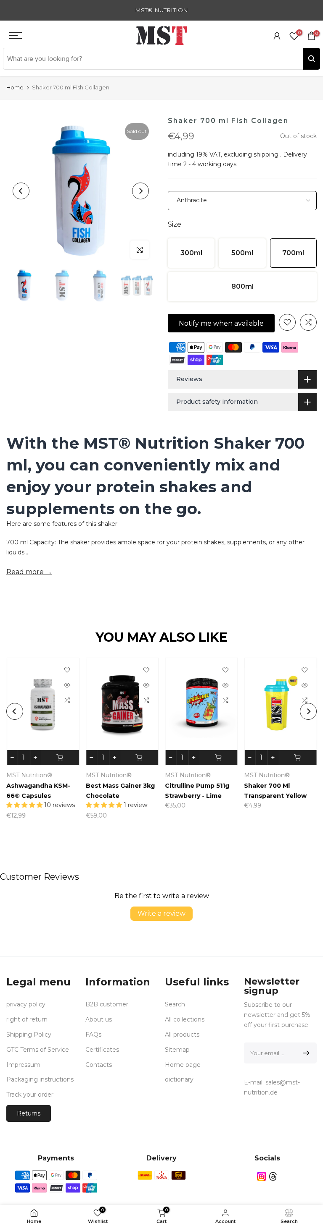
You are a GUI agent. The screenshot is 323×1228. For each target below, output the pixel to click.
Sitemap (177, 1049)
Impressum (23, 1065)
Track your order (29, 1094)
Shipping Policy (28, 1034)
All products (182, 1034)
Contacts (98, 1065)
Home (15, 87)
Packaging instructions (40, 1079)
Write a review (161, 913)
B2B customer (106, 1004)
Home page (183, 1065)
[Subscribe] (305, 1052)
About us (98, 1019)
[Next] (140, 191)
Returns (28, 1113)
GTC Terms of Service (37, 1049)
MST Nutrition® (29, 775)
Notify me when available (221, 323)
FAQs (93, 1034)
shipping (266, 154)
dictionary (179, 1079)
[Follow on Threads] (273, 1176)
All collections (184, 1019)
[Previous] (21, 191)
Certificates (102, 1049)
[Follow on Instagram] (261, 1176)
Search (175, 1004)
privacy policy (25, 1004)
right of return (27, 1019)
